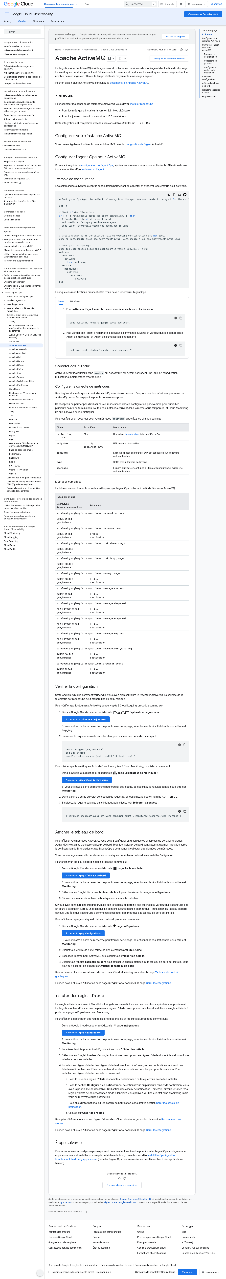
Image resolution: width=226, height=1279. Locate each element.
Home (58, 49)
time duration (132, 434)
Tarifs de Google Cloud (60, 1237)
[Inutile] (186, 49)
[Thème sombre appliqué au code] (169, 194)
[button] (21, 146)
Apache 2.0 (65, 1202)
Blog (184, 1232)
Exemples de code (146, 1242)
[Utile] (181, 49)
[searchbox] (22, 31)
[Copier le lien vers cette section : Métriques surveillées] (84, 482)
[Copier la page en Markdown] (120, 58)
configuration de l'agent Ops (97, 165)
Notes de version (101, 1242)
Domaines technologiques (59, 3)
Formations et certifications (151, 1253)
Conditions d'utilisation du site (116, 1265)
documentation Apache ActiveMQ (129, 82)
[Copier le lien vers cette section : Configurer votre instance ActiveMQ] (124, 136)
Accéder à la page (86, 875)
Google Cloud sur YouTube (195, 1247)
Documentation (72, 49)
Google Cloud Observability (32, 14)
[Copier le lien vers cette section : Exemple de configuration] (97, 179)
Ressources (57, 21)
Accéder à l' (86, 719)
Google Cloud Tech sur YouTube (198, 1253)
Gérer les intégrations (158, 983)
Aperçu (8, 21)
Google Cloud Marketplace (62, 1242)
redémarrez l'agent (93, 169)
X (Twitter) (187, 1242)
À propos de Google (58, 1265)
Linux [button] (61, 300)
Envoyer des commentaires (169, 58)
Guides (22, 21)
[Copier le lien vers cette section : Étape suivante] (85, 1143)
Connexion (216, 4)
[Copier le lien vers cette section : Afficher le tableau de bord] (107, 832)
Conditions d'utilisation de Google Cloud (155, 1265)
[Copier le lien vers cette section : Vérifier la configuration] (101, 687)
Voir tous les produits (59, 1232)
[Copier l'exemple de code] (174, 194)
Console (169, 3)
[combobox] (140, 4)
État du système (101, 1247)
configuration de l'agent (138, 144)
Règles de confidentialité (85, 1265)
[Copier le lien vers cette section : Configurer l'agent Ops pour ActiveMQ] (128, 157)
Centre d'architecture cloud (151, 1247)
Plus (87, 3)
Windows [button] (75, 300)
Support (97, 1237)
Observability (90, 49)
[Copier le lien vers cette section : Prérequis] (76, 96)
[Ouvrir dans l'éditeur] (179, 194)
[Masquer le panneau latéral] (40, 1273)
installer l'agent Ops (141, 104)
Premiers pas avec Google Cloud (154, 1237)
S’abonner (187, 1272)
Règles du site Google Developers (120, 1202)
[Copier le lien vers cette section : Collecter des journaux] (93, 366)
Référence (38, 21)
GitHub (140, 1232)
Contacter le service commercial (65, 1247)
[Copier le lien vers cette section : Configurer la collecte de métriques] (113, 387)
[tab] (61, 301)
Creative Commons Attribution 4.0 (135, 1199)
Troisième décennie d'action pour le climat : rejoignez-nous (80, 1272)
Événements (188, 1237)
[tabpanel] (122, 331)
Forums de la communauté (107, 1232)
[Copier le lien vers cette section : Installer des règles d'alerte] (107, 996)
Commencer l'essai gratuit (203, 14)
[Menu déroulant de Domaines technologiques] (78, 4)
